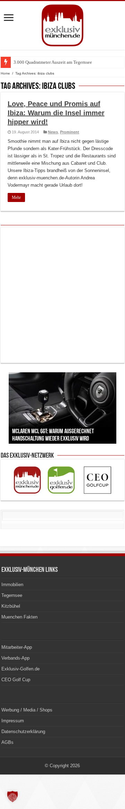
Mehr (16, 197)
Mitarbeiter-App (16, 647)
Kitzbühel (10, 606)
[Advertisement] (62, 295)
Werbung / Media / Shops (26, 710)
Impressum (12, 720)
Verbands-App (15, 658)
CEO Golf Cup (15, 679)
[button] (12, 796)
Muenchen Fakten (19, 617)
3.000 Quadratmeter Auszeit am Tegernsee (53, 62)
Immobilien (12, 584)
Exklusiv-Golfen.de (20, 668)
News (53, 132)
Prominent (69, 132)
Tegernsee (11, 595)
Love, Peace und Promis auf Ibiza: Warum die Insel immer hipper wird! (56, 113)
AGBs (7, 742)
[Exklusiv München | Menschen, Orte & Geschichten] (62, 24)
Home (5, 73)
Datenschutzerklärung (23, 731)
